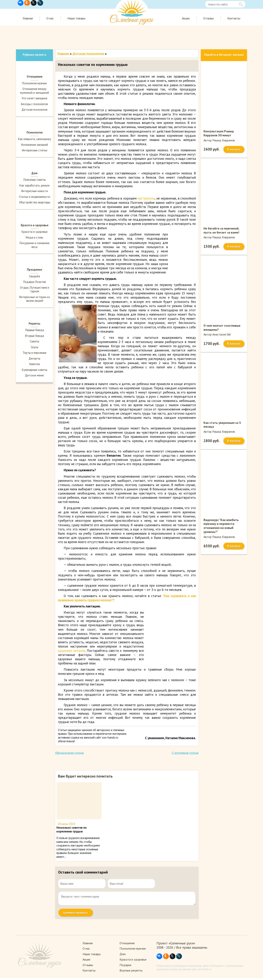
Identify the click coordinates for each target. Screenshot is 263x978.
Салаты (34, 341)
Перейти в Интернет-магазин (224, 54)
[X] (34, 3)
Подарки (125, 965)
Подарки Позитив (34, 282)
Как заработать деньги (34, 185)
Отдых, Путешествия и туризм (34, 289)
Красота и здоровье (35, 232)
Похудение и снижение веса (34, 245)
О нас (50, 18)
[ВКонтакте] (20, 3)
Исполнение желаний (34, 145)
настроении (146, 198)
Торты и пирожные (34, 352)
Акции (186, 18)
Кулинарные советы (34, 370)
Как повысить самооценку (34, 139)
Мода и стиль (34, 237)
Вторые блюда (34, 336)
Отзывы (208, 18)
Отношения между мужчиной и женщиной (34, 90)
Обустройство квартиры (34, 202)
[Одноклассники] (27, 3)
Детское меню (34, 375)
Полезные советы (34, 179)
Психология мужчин (34, 83)
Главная (28, 18)
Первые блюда (34, 330)
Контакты (233, 18)
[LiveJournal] (40, 3)
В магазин (233, 149)
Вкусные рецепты (131, 970)
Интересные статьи (34, 150)
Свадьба (34, 276)
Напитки (34, 364)
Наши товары (76, 18)
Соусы (34, 347)
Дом (123, 954)
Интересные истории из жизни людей (34, 299)
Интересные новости (34, 191)
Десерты (34, 358)
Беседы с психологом (34, 104)
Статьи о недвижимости (34, 197)
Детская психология (34, 109)
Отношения (127, 943)
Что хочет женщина (34, 98)
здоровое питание (71, 650)
